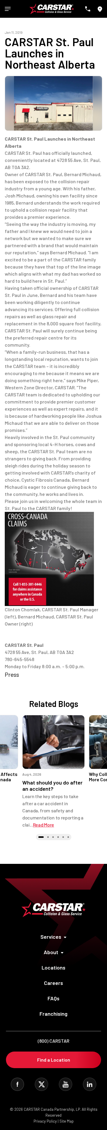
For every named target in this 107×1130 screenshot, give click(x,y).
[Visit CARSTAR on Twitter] (41, 1084)
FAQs (53, 998)
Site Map (66, 1121)
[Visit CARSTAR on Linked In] (89, 1084)
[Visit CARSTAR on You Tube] (65, 1084)
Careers (53, 983)
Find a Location (53, 1060)
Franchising (53, 1013)
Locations (53, 967)
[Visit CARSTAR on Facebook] (17, 1084)
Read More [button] (43, 824)
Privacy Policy (45, 1121)
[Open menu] (8, 9)
